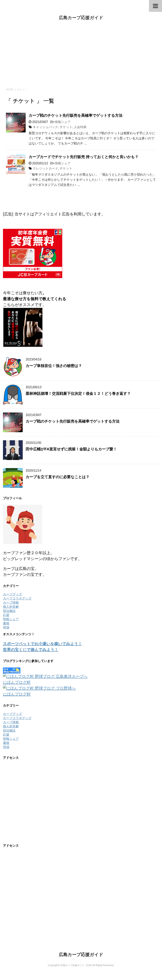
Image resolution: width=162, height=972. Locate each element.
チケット (66, 127)
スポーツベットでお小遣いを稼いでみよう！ (42, 643)
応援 (6, 615)
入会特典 (80, 127)
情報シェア (63, 122)
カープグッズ (12, 594)
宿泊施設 (9, 611)
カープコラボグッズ (17, 598)
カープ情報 (11, 602)
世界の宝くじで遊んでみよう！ (30, 649)
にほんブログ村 (17, 682)
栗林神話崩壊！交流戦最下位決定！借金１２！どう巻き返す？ (78, 393)
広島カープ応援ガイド (81, 17)
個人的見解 (11, 606)
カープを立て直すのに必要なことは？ (57, 477)
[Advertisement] (81, 54)
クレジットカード (45, 168)
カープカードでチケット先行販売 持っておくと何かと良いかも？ (83, 157)
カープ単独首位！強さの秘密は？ (54, 366)
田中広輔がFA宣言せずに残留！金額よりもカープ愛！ (71, 449)
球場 (6, 627)
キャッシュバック (45, 127)
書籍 (6, 623)
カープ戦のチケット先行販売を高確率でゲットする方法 (75, 115)
